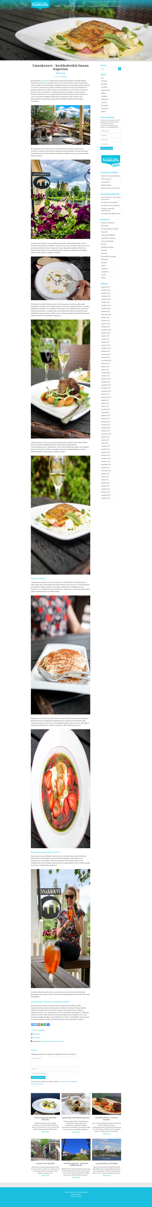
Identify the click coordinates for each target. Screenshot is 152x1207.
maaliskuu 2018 (106, 385)
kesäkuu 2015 (105, 486)
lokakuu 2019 (105, 336)
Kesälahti (104, 84)
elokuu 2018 (105, 370)
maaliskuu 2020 (106, 330)
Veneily (103, 275)
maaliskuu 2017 (106, 422)
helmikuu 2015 (105, 498)
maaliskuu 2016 (106, 458)
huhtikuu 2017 (105, 418)
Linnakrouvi (45, 81)
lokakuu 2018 (105, 363)
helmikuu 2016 (105, 461)
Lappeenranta (105, 90)
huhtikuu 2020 (105, 327)
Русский (91, 1)
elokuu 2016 (105, 443)
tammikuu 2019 (106, 354)
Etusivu (96, 1)
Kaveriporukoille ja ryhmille (74, 6)
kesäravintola (46, 1041)
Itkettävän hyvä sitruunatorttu (110, 188)
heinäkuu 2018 (105, 373)
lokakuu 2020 (105, 317)
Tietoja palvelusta (105, 1)
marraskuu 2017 (106, 397)
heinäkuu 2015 (105, 483)
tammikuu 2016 (106, 464)
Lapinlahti (104, 87)
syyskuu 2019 (105, 339)
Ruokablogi (104, 259)
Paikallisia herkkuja (107, 247)
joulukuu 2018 (105, 357)
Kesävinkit (104, 232)
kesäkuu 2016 (105, 449)
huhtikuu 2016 (105, 455)
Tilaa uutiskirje (106, 148)
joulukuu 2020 (105, 311)
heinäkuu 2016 (105, 446)
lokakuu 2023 (105, 287)
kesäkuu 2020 (105, 321)
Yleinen (103, 278)
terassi (61, 1041)
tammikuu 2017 (106, 428)
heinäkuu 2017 (105, 409)
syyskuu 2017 (105, 403)
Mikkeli (103, 93)
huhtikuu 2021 (105, 302)
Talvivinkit (104, 269)
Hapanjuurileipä (106, 185)
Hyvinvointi (104, 226)
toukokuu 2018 (105, 379)
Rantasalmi (104, 105)
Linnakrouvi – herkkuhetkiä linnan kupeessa (61, 67)
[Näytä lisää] (45, 1111)
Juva (102, 78)
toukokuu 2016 (105, 452)
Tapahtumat (105, 272)
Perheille (57, 6)
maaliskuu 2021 (106, 305)
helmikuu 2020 (105, 333)
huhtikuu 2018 (105, 382)
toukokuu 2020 (105, 324)
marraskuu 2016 (106, 434)
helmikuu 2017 (105, 425)
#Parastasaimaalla (116, 1)
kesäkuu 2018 (105, 376)
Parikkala (104, 96)
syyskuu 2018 (105, 366)
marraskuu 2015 (106, 470)
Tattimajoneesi (105, 182)
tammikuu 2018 (106, 391)
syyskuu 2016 (105, 440)
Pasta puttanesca (106, 179)
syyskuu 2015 (105, 477)
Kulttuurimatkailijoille (113, 6)
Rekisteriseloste (76, 1194)
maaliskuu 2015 (106, 495)
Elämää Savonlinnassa (108, 223)
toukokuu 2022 (105, 290)
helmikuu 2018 (105, 388)
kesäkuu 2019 (105, 342)
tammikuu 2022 (106, 299)
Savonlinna (37, 1038)
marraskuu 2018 (106, 360)
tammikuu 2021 (106, 308)
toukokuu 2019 (105, 345)
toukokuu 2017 (105, 415)
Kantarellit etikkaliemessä (112, 213)
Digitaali (79, 1196)
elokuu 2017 (105, 406)
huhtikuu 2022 (105, 293)
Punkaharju (104, 99)
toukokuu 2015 (105, 489)
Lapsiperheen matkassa (108, 238)
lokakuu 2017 (105, 400)
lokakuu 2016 (105, 437)
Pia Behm (63, 77)
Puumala (104, 102)
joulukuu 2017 (105, 394)
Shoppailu (104, 262)
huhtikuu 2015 (105, 492)
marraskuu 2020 (106, 314)
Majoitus (103, 244)
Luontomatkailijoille (94, 6)
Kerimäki (104, 81)
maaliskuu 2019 (106, 348)
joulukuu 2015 (105, 467)
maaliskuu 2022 (106, 296)
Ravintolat (36, 1034)
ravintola (55, 1041)
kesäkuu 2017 (105, 412)
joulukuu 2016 (105, 431)
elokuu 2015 (105, 480)
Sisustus (103, 265)
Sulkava (103, 111)
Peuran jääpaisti (112, 202)
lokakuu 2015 (105, 474)
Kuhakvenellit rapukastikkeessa (111, 176)
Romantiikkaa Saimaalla (108, 256)
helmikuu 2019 (105, 351)
